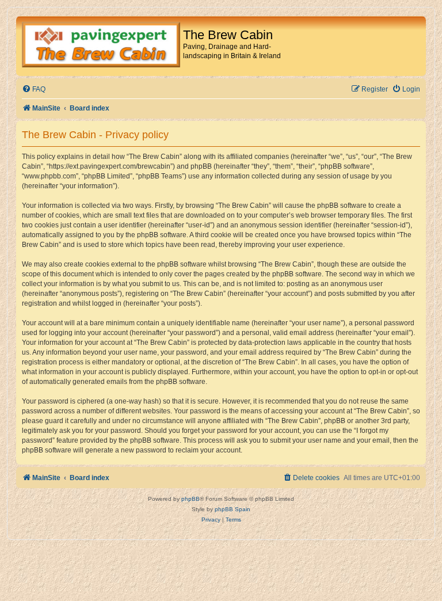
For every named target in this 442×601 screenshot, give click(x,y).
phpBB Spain (232, 509)
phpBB (190, 499)
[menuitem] (33, 89)
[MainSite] (101, 46)
